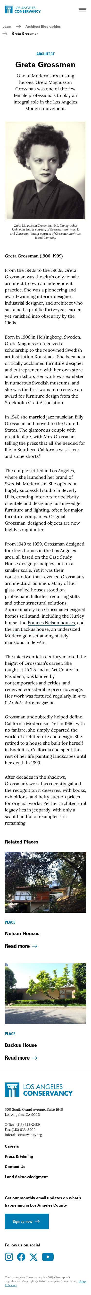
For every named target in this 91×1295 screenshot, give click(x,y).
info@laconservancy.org (23, 1135)
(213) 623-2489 (28, 1124)
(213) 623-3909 (23, 1129)
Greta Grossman (25, 33)
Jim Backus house (31, 629)
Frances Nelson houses (51, 622)
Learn (6, 26)
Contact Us (15, 1166)
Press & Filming (19, 1156)
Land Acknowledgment (26, 1176)
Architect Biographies (43, 26)
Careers (12, 1146)
